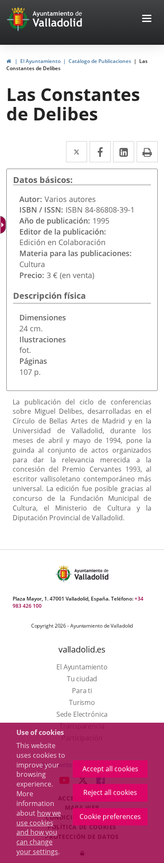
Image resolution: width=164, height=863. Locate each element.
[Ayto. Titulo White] (57, 19)
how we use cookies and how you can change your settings (38, 832)
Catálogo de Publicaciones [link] (100, 61)
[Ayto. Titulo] (90, 573)
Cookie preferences (110, 816)
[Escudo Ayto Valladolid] (64, 573)
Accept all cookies (110, 768)
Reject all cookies (110, 792)
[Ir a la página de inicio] (19, 19)
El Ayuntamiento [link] (40, 61)
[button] (147, 19)
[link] (8, 61)
